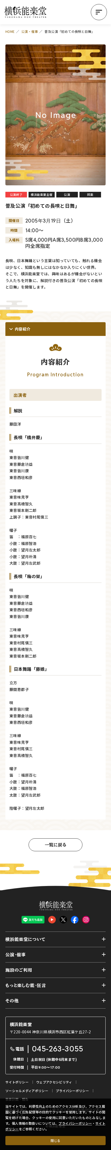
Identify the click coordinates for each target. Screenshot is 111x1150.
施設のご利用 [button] (18, 970)
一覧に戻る (56, 845)
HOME (10, 31)
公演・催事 (29, 31)
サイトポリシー (17, 1082)
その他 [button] (12, 1001)
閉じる (55, 1140)
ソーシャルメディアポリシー (26, 1090)
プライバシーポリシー (75, 1123)
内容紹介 (22, 329)
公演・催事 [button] (15, 955)
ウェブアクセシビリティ (54, 1082)
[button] (99, 12)
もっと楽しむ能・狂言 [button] (25, 985)
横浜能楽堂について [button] (25, 939)
